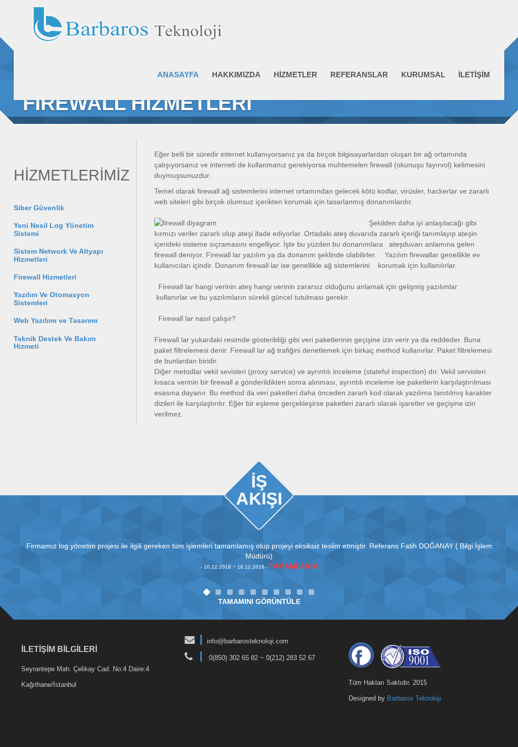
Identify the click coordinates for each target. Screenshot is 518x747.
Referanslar (359, 74)
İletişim (474, 74)
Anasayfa (178, 74)
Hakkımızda (236, 74)
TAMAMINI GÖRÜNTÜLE (259, 601)
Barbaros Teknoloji (414, 698)
